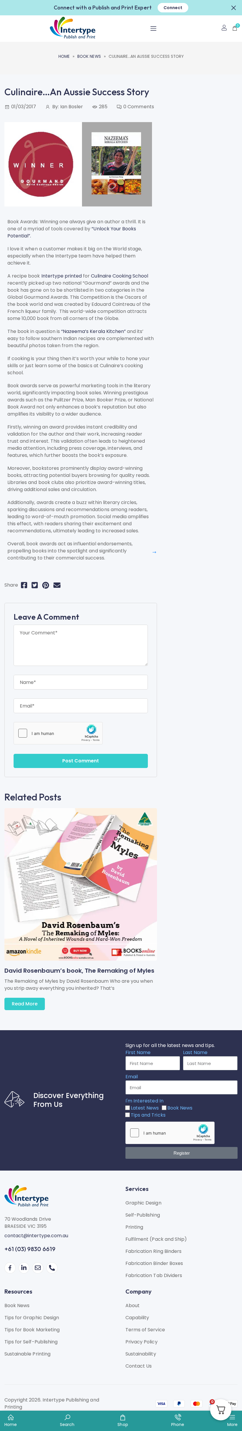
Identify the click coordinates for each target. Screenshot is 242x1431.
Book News (89, 56)
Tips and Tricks (148, 1115)
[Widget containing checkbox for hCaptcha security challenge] (58, 733)
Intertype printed (61, 276)
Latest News (145, 1108)
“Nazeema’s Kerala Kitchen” (93, 331)
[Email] (56, 585)
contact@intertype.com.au (36, 1235)
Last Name (195, 1052)
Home (64, 56)
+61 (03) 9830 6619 (29, 1249)
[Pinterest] (45, 585)
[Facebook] (24, 585)
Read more (24, 1003)
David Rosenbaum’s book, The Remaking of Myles (79, 970)
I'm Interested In (144, 1100)
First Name (138, 1052)
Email (131, 1076)
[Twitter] (35, 585)
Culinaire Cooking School (119, 276)
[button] (233, 7)
